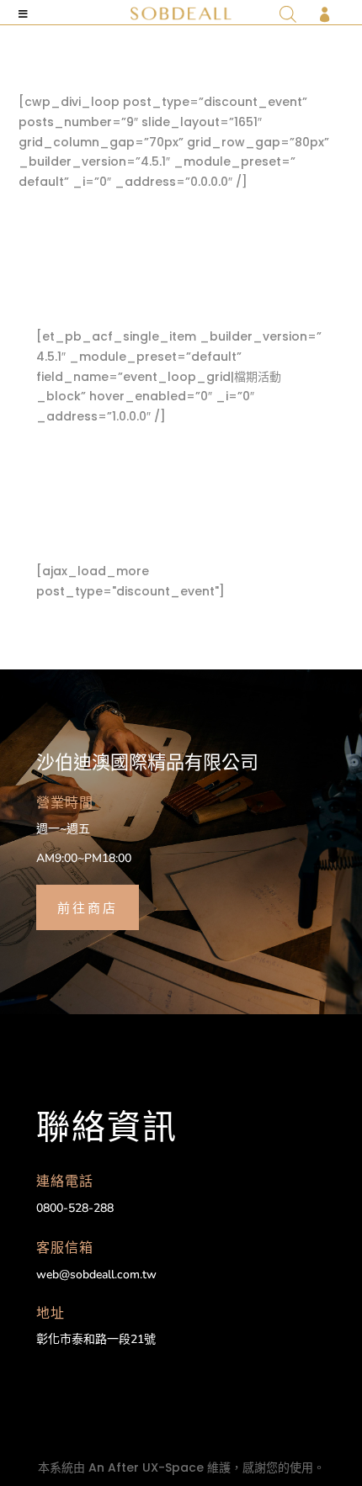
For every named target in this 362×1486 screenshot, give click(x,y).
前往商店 (87, 906)
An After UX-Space (146, 1467)
